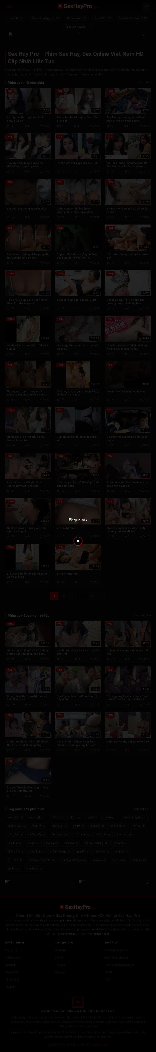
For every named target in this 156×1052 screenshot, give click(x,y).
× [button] (78, 541)
